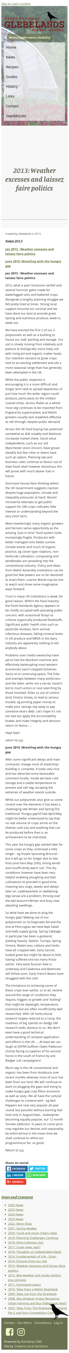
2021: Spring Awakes (22, 1228)
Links (10, 96)
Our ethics (24, 1323)
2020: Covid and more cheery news (32, 1233)
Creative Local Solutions (31, 1346)
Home (11, 47)
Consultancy (42, 1323)
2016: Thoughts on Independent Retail (34, 1252)
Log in (58, 1323)
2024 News (15, 1214)
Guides (11, 76)
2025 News (15, 1210)
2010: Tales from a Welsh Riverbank (33, 1289)
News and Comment (17, 1197)
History (12, 86)
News (10, 57)
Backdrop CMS (31, 1342)
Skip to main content (15, 4)
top (21, 740)
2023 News (15, 1219)
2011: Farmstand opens (24, 1285)
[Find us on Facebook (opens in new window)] (9, 1334)
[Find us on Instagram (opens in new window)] (21, 1334)
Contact (12, 106)
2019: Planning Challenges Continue (33, 1238)
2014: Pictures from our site (27, 1261)
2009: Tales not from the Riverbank (32, 1294)
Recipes (12, 67)
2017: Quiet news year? (24, 1247)
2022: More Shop (20, 1224)
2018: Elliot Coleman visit (25, 1242)
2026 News (15, 1205)
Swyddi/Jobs (16, 115)
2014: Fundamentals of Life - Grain (32, 1256)
